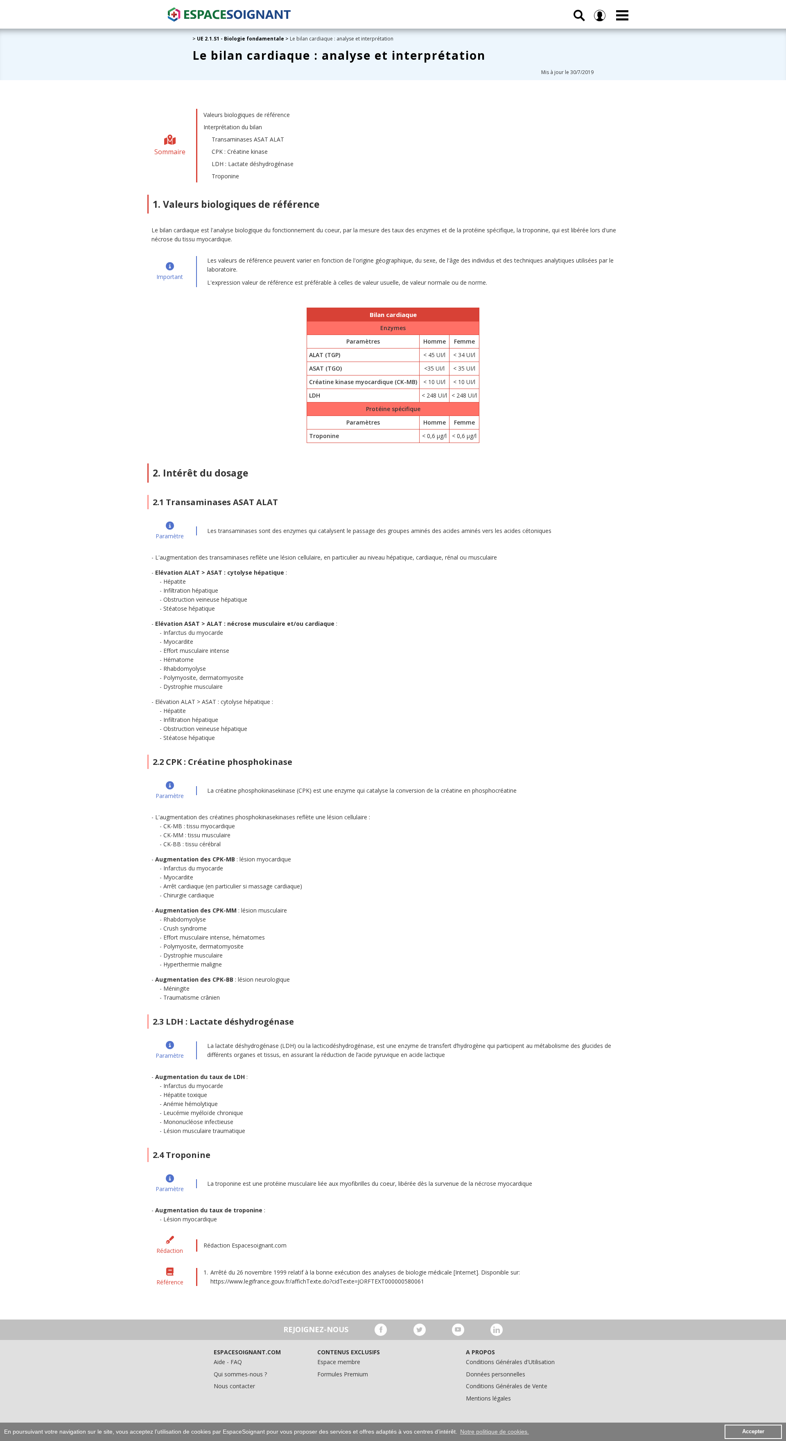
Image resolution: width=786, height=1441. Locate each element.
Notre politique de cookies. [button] (494, 1431)
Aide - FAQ (228, 1362)
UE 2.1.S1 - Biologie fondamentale (240, 38)
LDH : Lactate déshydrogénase (253, 164)
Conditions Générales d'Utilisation (510, 1362)
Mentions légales (488, 1398)
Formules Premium (342, 1374)
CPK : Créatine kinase (240, 151)
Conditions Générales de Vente (506, 1386)
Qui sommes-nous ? (240, 1374)
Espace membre (338, 1362)
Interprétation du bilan (232, 127)
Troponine (225, 176)
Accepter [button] (753, 1431)
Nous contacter (234, 1386)
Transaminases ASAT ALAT (248, 139)
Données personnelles (495, 1374)
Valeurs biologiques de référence (246, 115)
